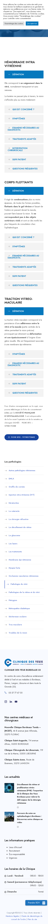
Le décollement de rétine (20, 527)
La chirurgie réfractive (18, 519)
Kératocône (14, 503)
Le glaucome (14, 535)
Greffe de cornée (17, 486)
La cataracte (14, 511)
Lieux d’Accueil (15, 847)
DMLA (11, 478)
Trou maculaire (15, 624)
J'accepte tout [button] (32, 23)
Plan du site (32, 919)
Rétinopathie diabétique (19, 608)
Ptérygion (13, 600)
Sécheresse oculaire (17, 616)
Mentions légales (12, 916)
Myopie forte (14, 568)
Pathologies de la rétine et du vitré (24, 592)
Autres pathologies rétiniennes (22, 470)
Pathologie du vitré (19, 584)
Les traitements (15, 551)
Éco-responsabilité (17, 854)
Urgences (13, 857)
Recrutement (14, 850)
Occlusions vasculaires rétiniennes (23, 576)
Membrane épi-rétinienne (20, 559)
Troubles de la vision (18, 632)
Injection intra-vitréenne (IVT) (21, 495)
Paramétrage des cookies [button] (14, 23)
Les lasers (13, 543)
